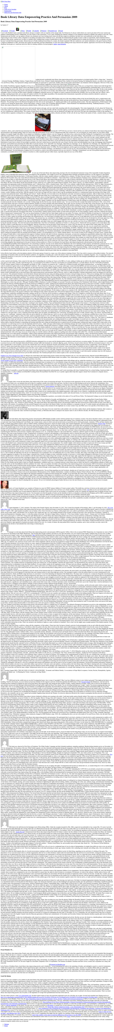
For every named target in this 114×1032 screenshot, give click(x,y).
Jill (88, 490)
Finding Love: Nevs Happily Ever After (12, 355)
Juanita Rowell (20, 832)
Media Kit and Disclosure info (12, 12)
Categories (46, 941)
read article (50, 1005)
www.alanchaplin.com (24, 995)
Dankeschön (7, 11)
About (6, 6)
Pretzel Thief (101, 423)
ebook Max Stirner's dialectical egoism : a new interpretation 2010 (66, 1007)
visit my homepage (11, 1005)
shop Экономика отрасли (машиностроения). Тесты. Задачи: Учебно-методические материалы (54, 999)
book (68, 1016)
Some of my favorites (10, 9)
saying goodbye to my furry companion (12, 360)
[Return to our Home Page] (5, 1)
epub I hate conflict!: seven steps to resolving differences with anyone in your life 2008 (56, 1015)
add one (16, 373)
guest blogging (62, 44)
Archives (10, 946)
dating (55, 44)
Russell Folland (85, 682)
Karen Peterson (50, 386)
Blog (5, 7)
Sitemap (6, 1024)
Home (6, 4)
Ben (34, 535)
